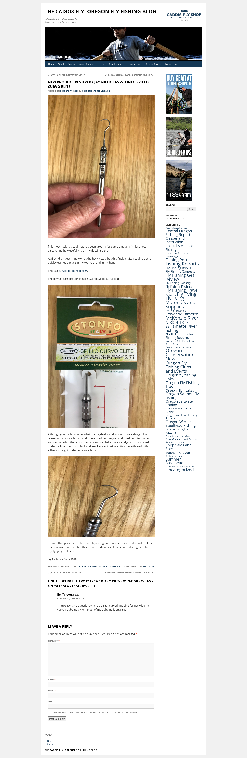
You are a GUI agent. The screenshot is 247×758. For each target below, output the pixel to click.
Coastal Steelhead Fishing (179, 247)
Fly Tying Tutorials (176, 310)
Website (52, 701)
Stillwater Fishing (175, 456)
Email (52, 690)
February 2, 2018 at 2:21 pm (71, 598)
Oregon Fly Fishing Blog (96, 91)
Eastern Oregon (177, 253)
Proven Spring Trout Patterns (178, 436)
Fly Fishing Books (178, 268)
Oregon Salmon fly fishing (182, 395)
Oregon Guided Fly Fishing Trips (161, 63)
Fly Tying (101, 63)
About (61, 63)
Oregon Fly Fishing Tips (182, 384)
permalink (149, 566)
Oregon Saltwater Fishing (180, 403)
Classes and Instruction (175, 240)
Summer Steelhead (174, 461)
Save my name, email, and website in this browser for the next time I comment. (96, 712)
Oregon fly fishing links (181, 376)
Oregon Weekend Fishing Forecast (181, 416)
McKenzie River (182, 318)
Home (51, 63)
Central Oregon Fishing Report (179, 232)
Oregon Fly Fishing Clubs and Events (178, 367)
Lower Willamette (182, 314)
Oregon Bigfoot (172, 344)
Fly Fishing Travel (134, 63)
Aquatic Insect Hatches (176, 227)
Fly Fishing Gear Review (181, 277)
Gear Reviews (115, 63)
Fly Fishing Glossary (178, 283)
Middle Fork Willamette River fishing (181, 326)
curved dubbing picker (73, 271)
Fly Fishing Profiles (179, 286)
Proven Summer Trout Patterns (181, 438)
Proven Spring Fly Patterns (177, 430)
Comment (54, 641)
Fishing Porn (177, 259)
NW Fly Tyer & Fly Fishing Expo (180, 341)
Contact (50, 744)
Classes (71, 63)
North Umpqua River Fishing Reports (181, 336)
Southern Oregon (178, 452)
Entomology (172, 256)
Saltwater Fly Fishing (175, 442)
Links (49, 741)
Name (52, 679)
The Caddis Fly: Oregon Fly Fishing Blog (100, 11)
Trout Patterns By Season (180, 466)
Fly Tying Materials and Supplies (106, 566)
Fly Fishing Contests (180, 271)
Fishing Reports (85, 63)
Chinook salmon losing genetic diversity (130, 75)
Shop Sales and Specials (179, 446)
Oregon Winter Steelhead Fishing (181, 423)
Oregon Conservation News (180, 354)
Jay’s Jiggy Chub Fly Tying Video (66, 75)
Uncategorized (180, 470)
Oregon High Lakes (180, 390)
